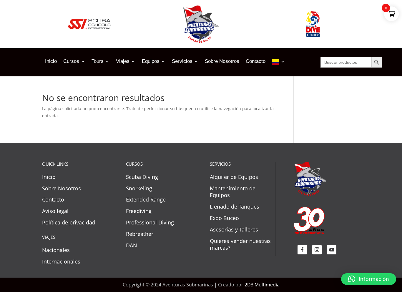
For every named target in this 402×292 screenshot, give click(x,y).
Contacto (255, 61)
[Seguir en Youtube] (331, 249)
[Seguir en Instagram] (317, 249)
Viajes (122, 61)
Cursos (71, 61)
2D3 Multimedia (262, 284)
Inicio (51, 61)
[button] (368, 279)
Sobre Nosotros (222, 61)
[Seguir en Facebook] (302, 249)
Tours (98, 61)
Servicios (182, 61)
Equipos (151, 61)
